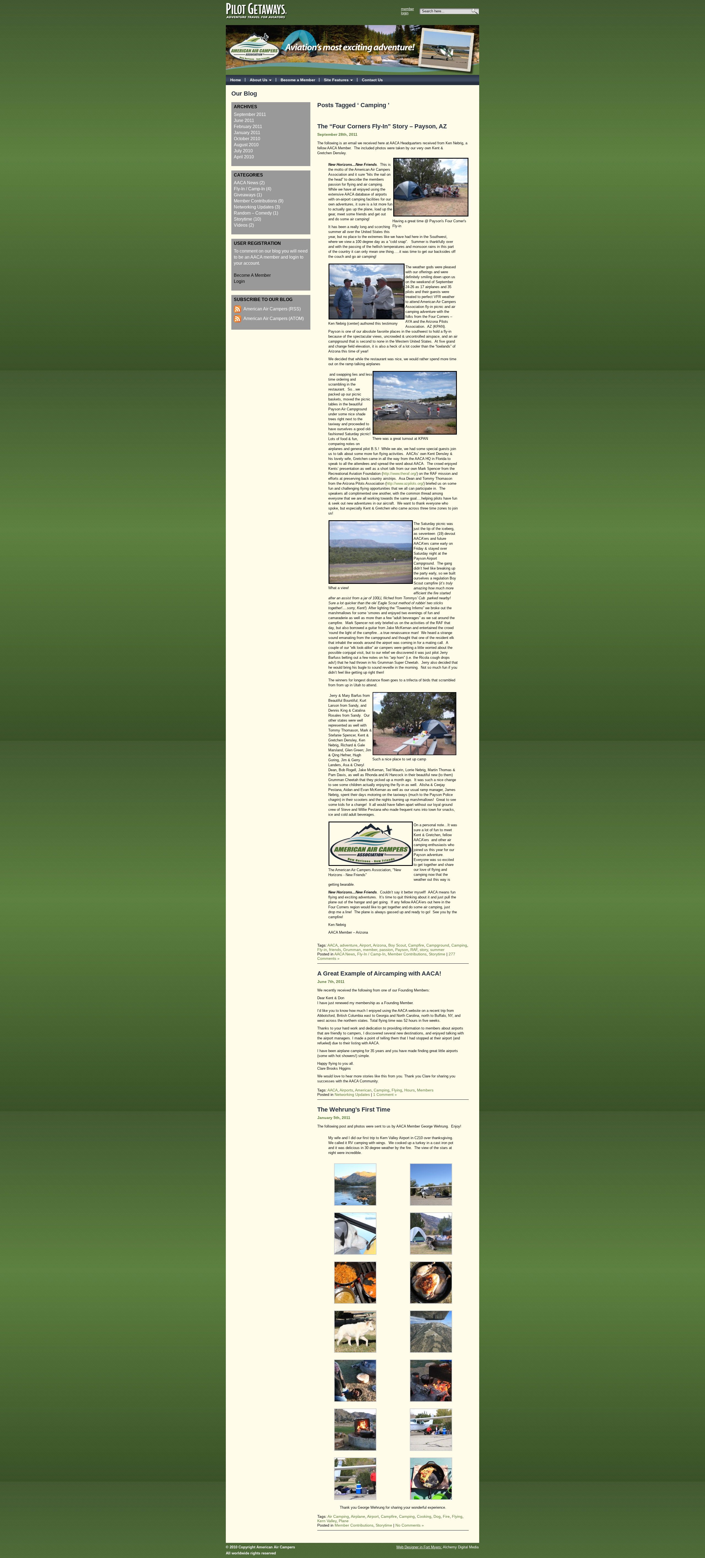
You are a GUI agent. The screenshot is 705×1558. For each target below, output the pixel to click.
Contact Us (372, 80)
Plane (344, 1521)
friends (335, 949)
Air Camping (338, 1516)
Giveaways (245, 195)
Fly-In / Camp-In (249, 188)
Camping (459, 945)
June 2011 (244, 120)
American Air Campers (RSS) (272, 309)
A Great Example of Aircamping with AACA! (379, 973)
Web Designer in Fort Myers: (419, 1547)
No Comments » (409, 1525)
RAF (413, 949)
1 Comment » (385, 1094)
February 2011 (248, 126)
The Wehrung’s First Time (353, 1109)
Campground (437, 945)
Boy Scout (397, 945)
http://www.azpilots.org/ (405, 483)
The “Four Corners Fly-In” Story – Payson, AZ (382, 126)
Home (235, 80)
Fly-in (322, 949)
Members (425, 1090)
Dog (437, 1516)
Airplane (358, 1516)
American (363, 1090)
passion (386, 949)
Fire (446, 1516)
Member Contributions (255, 201)
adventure (348, 945)
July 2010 (243, 150)
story (424, 949)
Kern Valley (327, 1521)
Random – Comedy (253, 213)
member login (407, 11)
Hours (409, 1090)
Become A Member (252, 275)
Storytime (243, 219)
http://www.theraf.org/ (400, 474)
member (370, 949)
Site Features (336, 80)
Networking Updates (254, 207)
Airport (365, 945)
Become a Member (298, 80)
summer (437, 949)
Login (239, 281)
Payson (401, 949)
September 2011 (250, 114)
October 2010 (247, 138)
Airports (346, 1090)
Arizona (379, 945)
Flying (397, 1090)
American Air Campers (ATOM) (273, 318)
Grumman (352, 949)
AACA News (246, 182)
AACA (332, 945)
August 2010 (246, 144)
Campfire (416, 945)
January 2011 (247, 132)
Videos (241, 225)
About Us (258, 80)
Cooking (424, 1516)
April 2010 (244, 157)
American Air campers (255, 44)
